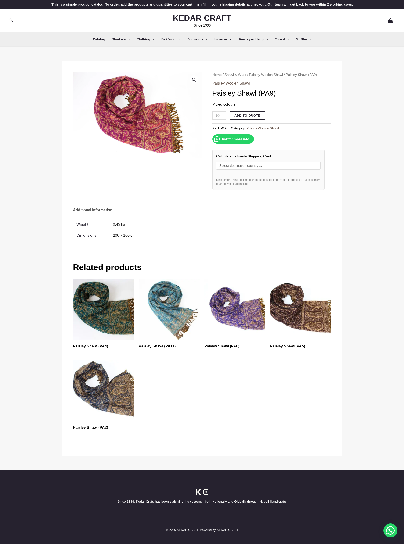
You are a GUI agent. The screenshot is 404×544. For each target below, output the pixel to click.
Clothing (143, 39)
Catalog (99, 39)
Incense (220, 39)
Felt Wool (169, 39)
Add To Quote (247, 115)
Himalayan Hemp (251, 39)
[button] (11, 21)
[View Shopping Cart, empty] (388, 21)
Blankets (119, 39)
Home (217, 75)
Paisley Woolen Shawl (266, 75)
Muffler (301, 39)
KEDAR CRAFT (202, 17)
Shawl (280, 39)
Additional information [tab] (92, 210)
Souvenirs (195, 39)
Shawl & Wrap (235, 75)
